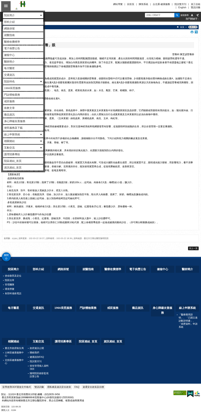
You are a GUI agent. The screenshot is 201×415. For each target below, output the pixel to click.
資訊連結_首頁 (12, 167)
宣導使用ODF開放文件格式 (16, 387)
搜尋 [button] (177, 15)
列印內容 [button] (192, 32)
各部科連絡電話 (13, 293)
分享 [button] (197, 15)
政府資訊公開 (37, 348)
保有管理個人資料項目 (39, 367)
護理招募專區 (12, 154)
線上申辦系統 (187, 307)
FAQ (76, 387)
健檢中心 (9, 55)
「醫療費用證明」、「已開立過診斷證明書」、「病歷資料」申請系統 (188, 320)
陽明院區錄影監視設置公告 (39, 375)
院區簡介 (13, 269)
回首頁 (130, 4)
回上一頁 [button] (193, 248)
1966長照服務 (12, 88)
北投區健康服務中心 (14, 361)
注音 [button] (196, 32)
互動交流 (38, 341)
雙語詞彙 (195, 7)
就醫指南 (9, 35)
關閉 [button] (6, 6)
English (182, 7)
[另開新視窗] (179, 393)
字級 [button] (192, 15)
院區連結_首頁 (12, 160)
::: (1, 259)
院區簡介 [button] (9, 15)
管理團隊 (9, 284)
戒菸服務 (9, 101)
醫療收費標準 (12, 41)
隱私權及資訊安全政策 (59, 387)
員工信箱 (195, 4)
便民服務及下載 (13, 127)
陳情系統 (143, 4)
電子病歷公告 (12, 48)
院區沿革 (9, 280)
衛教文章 (9, 108)
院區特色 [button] (9, 81)
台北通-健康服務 (161, 4)
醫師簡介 (9, 61)
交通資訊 (9, 74)
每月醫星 (9, 68)
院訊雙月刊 (180, 4)
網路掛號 (9, 28)
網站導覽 (118, 4)
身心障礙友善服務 (14, 121)
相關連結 (13, 341)
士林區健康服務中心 (14, 354)
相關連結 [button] (9, 141)
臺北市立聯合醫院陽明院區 (41, 6)
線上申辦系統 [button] (12, 134)
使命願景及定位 (13, 276)
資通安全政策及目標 (93, 387)
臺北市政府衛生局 (14, 348)
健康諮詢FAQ (37, 357)
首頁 (182, 27)
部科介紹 (9, 21)
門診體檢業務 (12, 94)
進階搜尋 (184, 15)
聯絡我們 (34, 352)
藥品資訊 (9, 114)
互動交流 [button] (9, 147)
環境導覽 (9, 289)
